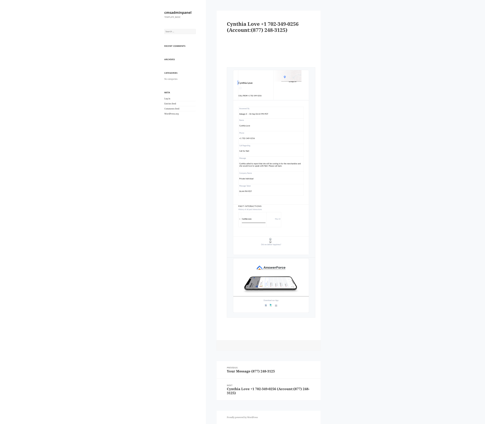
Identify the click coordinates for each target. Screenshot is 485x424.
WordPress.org (171, 113)
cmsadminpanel (177, 12)
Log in (167, 98)
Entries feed (170, 103)
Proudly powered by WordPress (242, 417)
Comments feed (171, 108)
